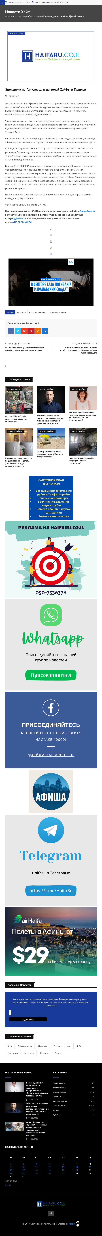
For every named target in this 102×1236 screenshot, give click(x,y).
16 (11, 1170)
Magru (72, 1223)
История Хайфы (73, 1101)
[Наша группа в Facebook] (51, 1213)
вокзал (57, 1046)
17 (23, 1170)
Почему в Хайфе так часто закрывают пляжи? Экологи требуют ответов (50, 454)
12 (49, 1167)
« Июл (8, 1185)
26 (49, 1173)
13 (63, 1167)
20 (63, 1170)
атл (10, 1046)
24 (23, 1173)
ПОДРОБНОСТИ (23, 222)
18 (36, 1170)
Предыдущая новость (18, 343)
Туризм (73, 1110)
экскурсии (21, 312)
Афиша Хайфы (73, 1092)
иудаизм (42, 1046)
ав (68, 1046)
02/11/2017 (14, 96)
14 (77, 1167)
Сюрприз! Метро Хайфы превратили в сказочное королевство (16, 419)
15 (90, 1167)
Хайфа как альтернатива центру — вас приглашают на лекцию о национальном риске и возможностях (37, 1109)
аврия (58, 1053)
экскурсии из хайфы (58, 312)
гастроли (13, 1053)
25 (36, 1173)
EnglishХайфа (73, 1083)
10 (23, 1167)
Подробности (87, 211)
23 (11, 1173)
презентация (25, 1046)
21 (77, 1170)
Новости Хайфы (21, 16)
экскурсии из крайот (37, 312)
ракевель (29, 1053)
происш (44, 1053)
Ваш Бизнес (73, 1097)
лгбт (78, 1046)
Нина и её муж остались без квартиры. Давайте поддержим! (81, 460)
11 (36, 1167)
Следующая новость (84, 343)
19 (49, 1170)
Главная (8, 16)
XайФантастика (73, 1088)
